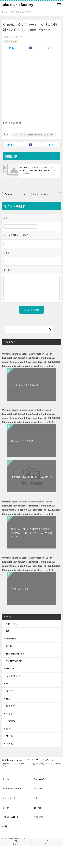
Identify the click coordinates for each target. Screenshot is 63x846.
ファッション (10, 41)
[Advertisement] (31, 87)
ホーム (5, 779)
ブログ (9, 691)
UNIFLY (10, 668)
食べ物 (9, 743)
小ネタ (9, 713)
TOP (17, 760)
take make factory (17, 5)
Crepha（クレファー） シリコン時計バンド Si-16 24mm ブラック (18, 194)
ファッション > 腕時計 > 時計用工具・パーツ (34, 134)
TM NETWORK (14, 661)
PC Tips (10, 646)
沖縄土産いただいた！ (22, 589)
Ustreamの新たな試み (22, 441)
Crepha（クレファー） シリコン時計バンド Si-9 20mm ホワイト (47, 194)
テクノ (9, 683)
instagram (11, 638)
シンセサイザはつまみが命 (24, 385)
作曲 (8, 698)
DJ (7, 631)
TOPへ (47, 844)
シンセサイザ (13, 676)
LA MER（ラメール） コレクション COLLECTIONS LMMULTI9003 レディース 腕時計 (37, 170)
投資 (8, 728)
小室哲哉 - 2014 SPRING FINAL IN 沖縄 (31, 477)
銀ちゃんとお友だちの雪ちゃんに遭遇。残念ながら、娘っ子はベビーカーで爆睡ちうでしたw (31, 533)
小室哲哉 (10, 721)
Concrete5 (11, 623)
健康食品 (10, 706)
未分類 (9, 736)
